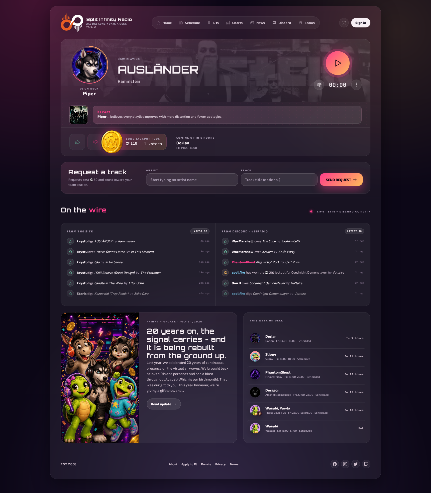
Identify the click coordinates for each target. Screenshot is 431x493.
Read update (161, 404)
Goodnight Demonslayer (309, 272)
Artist (152, 170)
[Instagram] (345, 464)
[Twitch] (366, 464)
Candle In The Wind (108, 283)
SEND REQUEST (338, 180)
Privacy (220, 464)
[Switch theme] (344, 22)
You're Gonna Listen (110, 252)
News (260, 23)
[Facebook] (334, 464)
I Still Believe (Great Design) (114, 273)
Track (246, 170)
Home (167, 23)
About (173, 464)
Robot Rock (271, 262)
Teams (310, 23)
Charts (237, 23)
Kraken (267, 252)
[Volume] (319, 85)
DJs (216, 23)
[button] (215, 115)
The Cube (269, 241)
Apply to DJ (189, 464)
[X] (355, 464)
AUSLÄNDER (103, 241)
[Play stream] (338, 63)
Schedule (192, 23)
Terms (234, 464)
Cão (97, 262)
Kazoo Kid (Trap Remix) (111, 294)
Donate (206, 464)
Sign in (360, 23)
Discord (285, 23)
